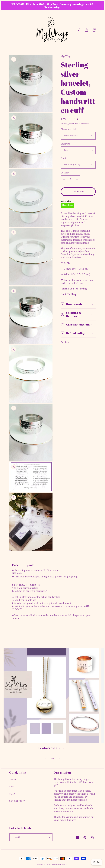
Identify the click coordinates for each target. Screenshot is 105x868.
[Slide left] (46, 758)
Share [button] (67, 342)
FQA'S (12, 793)
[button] (11, 30)
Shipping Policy (17, 800)
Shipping (65, 124)
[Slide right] (59, 758)
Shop (11, 786)
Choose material (68, 129)
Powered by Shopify (60, 864)
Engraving (65, 144)
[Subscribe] (48, 837)
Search (12, 779)
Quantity (65, 173)
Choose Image (67, 205)
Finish (63, 158)
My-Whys (48, 864)
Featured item (49, 748)
